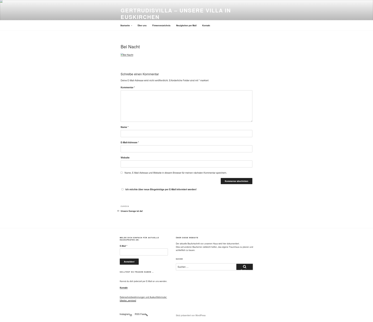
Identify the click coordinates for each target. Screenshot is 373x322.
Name (125, 127)
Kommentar (128, 87)
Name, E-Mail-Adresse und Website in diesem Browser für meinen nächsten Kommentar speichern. (176, 172)
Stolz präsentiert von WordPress (191, 315)
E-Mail (123, 245)
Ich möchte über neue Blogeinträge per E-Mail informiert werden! (161, 189)
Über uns (142, 25)
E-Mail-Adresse (130, 142)
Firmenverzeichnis (161, 25)
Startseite (125, 25)
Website (125, 157)
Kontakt (206, 25)
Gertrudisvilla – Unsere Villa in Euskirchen (176, 13)
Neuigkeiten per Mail (186, 25)
